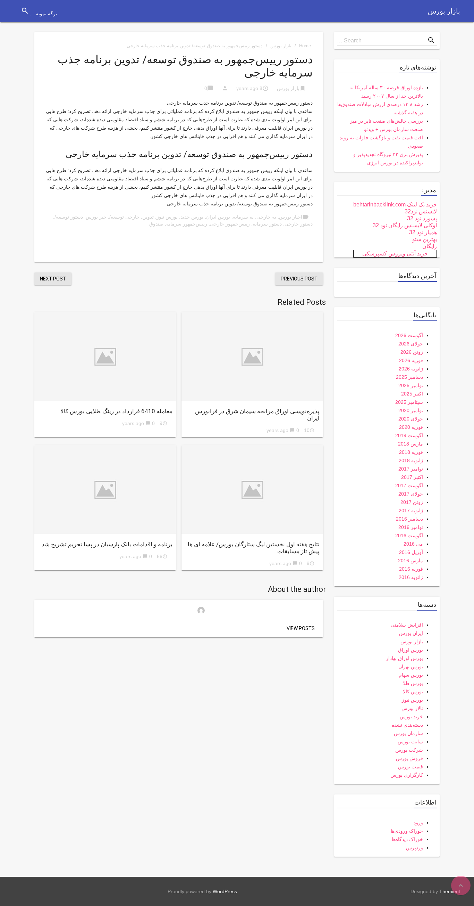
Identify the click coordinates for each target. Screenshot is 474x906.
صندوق (156, 224)
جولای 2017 (410, 494)
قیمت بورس (410, 766)
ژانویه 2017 (411, 510)
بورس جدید (191, 217)
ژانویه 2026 (411, 369)
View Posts (301, 628)
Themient (449, 891)
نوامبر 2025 (410, 385)
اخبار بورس (290, 217)
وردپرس (414, 847)
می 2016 (413, 544)
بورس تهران (410, 666)
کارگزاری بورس (406, 775)
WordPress (225, 891)
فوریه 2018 (411, 452)
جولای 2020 (410, 419)
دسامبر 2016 (409, 519)
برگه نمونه (46, 13)
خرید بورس (411, 716)
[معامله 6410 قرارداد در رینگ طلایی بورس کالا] (105, 356)
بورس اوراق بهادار (404, 658)
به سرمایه (243, 217)
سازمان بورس (408, 733)
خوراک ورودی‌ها (407, 831)
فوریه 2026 (411, 360)
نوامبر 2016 (410, 527)
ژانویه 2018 (411, 460)
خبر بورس (96, 217)
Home (305, 45)
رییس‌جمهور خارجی (230, 224)
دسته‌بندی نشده (407, 725)
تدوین (148, 217)
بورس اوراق (410, 650)
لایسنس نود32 (421, 211)
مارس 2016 (410, 560)
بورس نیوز (167, 217)
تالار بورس (412, 708)
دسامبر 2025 (409, 377)
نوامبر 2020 (410, 410)
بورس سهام (411, 675)
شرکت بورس (409, 750)
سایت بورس (410, 741)
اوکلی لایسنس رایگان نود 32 (405, 225)
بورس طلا (413, 683)
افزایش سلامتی (407, 625)
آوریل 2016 (411, 552)
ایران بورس (411, 633)
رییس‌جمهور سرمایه (186, 224)
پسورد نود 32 (422, 218)
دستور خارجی (299, 224)
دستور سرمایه (267, 224)
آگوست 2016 (409, 535)
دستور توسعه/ (68, 217)
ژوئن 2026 (411, 352)
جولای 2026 (410, 343)
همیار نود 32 (423, 232)
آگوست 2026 (409, 335)
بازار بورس (444, 11)
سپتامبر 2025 (409, 402)
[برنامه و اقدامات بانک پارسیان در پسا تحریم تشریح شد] (105, 489)
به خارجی (266, 217)
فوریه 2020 (411, 427)
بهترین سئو (424, 239)
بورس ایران (218, 217)
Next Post (53, 278)
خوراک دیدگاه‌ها (407, 839)
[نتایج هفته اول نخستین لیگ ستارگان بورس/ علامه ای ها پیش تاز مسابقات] (252, 489)
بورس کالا (413, 691)
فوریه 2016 (411, 569)
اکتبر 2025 (412, 394)
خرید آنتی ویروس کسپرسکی (395, 253)
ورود (418, 822)
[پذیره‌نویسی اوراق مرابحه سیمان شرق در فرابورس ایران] (252, 356)
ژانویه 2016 (411, 577)
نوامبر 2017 (410, 469)
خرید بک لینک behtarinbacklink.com (395, 204)
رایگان (429, 246)
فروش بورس (409, 758)
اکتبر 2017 (412, 477)
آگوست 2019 (409, 435)
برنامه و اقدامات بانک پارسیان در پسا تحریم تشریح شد (107, 544)
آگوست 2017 (409, 485)
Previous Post (299, 278)
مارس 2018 (410, 444)
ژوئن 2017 (411, 502)
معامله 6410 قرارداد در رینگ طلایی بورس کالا (116, 411)
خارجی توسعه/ (124, 217)
